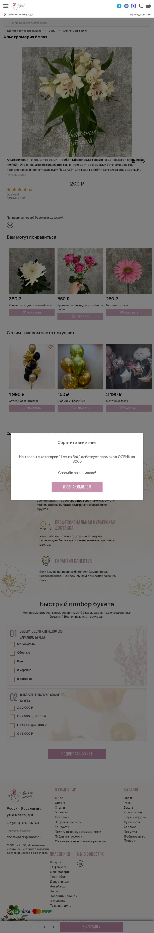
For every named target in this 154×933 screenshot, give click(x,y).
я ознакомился (77, 487)
